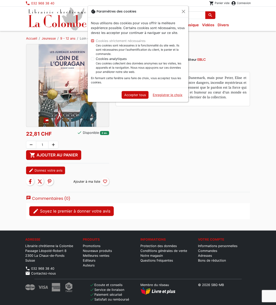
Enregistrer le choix (167, 95)
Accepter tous (135, 95)
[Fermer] (183, 11)
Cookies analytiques (111, 59)
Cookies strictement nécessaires (120, 41)
